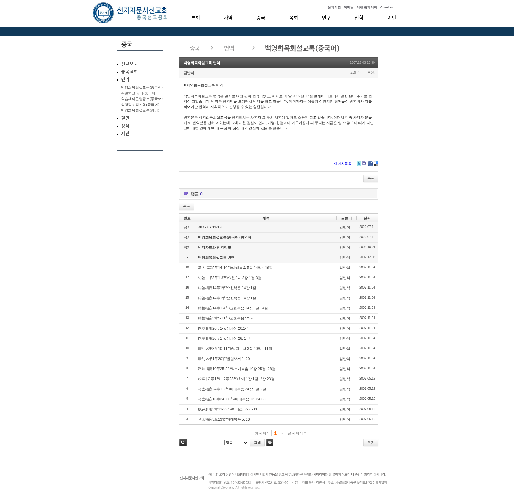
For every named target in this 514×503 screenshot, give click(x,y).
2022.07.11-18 (210, 227)
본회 (195, 18)
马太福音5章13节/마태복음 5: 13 (224, 419)
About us (386, 7)
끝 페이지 (296, 433)
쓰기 (370, 443)
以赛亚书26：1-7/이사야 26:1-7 (223, 328)
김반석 (189, 73)
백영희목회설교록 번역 (202, 63)
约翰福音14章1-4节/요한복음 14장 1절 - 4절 (233, 308)
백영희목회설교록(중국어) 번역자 (224, 237)
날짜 (367, 218)
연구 (326, 18)
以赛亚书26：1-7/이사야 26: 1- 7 (224, 338)
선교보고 (129, 64)
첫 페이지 (262, 433)
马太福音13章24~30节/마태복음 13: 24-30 (232, 399)
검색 (183, 442)
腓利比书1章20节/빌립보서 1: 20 (224, 359)
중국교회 (129, 71)
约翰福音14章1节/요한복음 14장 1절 (227, 288)
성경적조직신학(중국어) (140, 105)
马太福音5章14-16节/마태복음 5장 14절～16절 (235, 268)
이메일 (349, 7)
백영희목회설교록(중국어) (142, 87)
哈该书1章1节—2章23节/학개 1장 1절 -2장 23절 (236, 379)
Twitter (359, 163)
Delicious (376, 163)
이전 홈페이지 (367, 7)
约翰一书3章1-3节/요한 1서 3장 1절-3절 (229, 278)
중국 (260, 18)
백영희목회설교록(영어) (140, 110)
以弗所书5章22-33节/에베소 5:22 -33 (227, 409)
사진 (125, 133)
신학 (359, 18)
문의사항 (334, 7)
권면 (125, 118)
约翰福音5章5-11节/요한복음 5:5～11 (228, 318)
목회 (293, 18)
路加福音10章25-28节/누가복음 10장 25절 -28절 (236, 369)
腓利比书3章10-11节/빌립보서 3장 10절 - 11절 (235, 349)
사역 (228, 18)
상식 (125, 125)
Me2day (364, 163)
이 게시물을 (342, 163)
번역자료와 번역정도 (214, 247)
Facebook (370, 163)
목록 (370, 178)
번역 (125, 79)
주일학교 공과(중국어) (138, 93)
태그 (269, 442)
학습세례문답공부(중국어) (142, 99)
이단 (391, 18)
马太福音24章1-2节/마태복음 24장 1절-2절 (232, 389)
